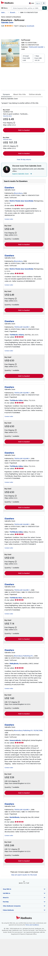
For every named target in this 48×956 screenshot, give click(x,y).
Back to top (24, 883)
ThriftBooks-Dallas (16, 400)
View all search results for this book (24, 875)
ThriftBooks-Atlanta (16, 335)
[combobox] (27, 8)
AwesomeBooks (15, 740)
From (26, 58)
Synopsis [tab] (6, 94)
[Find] (44, 8)
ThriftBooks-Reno (15, 598)
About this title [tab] (19, 94)
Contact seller (9, 219)
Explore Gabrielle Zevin (20, 174)
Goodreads (30, 26)
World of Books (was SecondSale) (21, 201)
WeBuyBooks (14, 663)
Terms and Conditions (32, 925)
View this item (7, 116)
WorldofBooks (14, 817)
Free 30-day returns (24, 159)
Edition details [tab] (35, 94)
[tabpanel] (23, 101)
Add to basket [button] (24, 130)
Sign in (38, 3)
